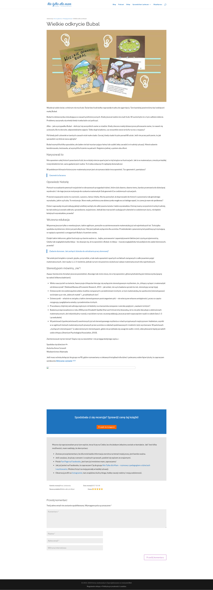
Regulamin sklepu (94, 586)
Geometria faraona (57, 175)
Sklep (128, 4)
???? (66, 361)
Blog (114, 4)
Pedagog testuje (67, 18)
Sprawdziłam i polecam (141, 4)
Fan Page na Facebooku (71, 461)
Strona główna (57, 18)
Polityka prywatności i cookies (114, 586)
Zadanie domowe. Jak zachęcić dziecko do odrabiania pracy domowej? (79, 251)
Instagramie (77, 473)
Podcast (121, 4)
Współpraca (157, 4)
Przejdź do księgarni (106, 427)
